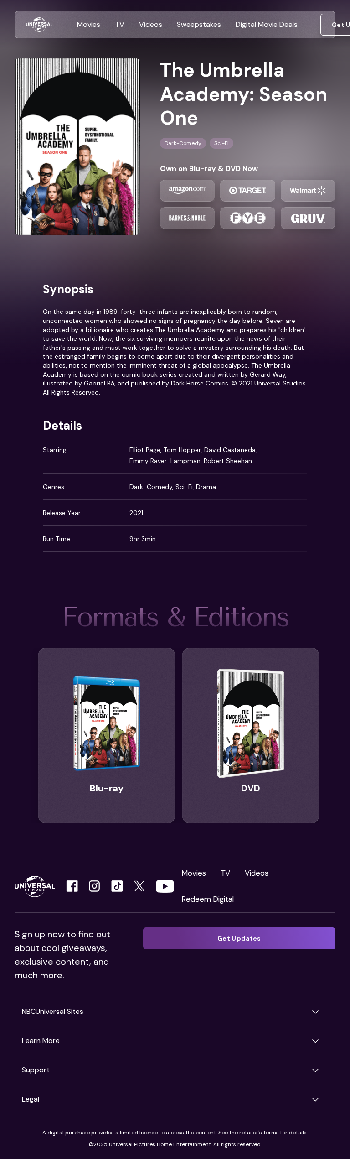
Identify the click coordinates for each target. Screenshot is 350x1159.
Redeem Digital (207, 899)
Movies (193, 873)
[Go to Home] (39, 24)
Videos (256, 873)
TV (225, 873)
